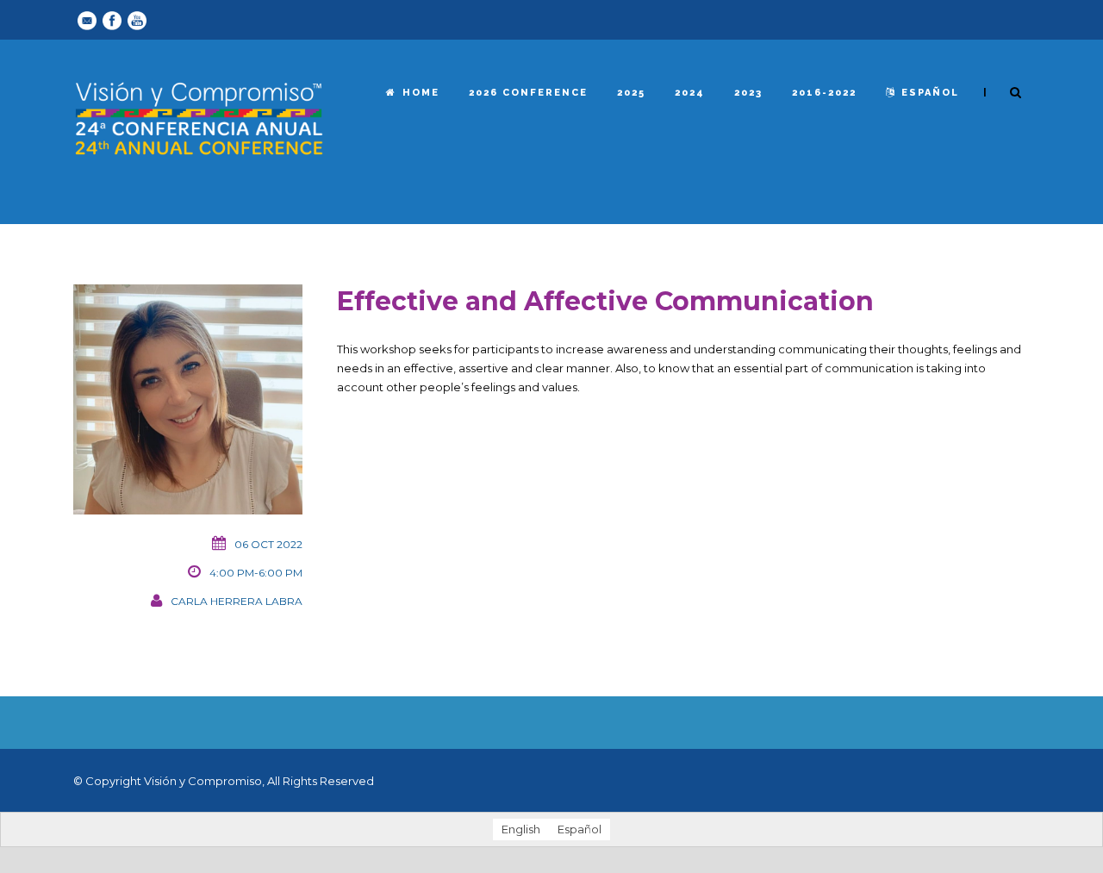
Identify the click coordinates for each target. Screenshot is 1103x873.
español (930, 92)
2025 (631, 92)
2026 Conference (528, 92)
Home (420, 92)
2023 (748, 92)
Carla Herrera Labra (236, 601)
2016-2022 (824, 92)
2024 (690, 92)
